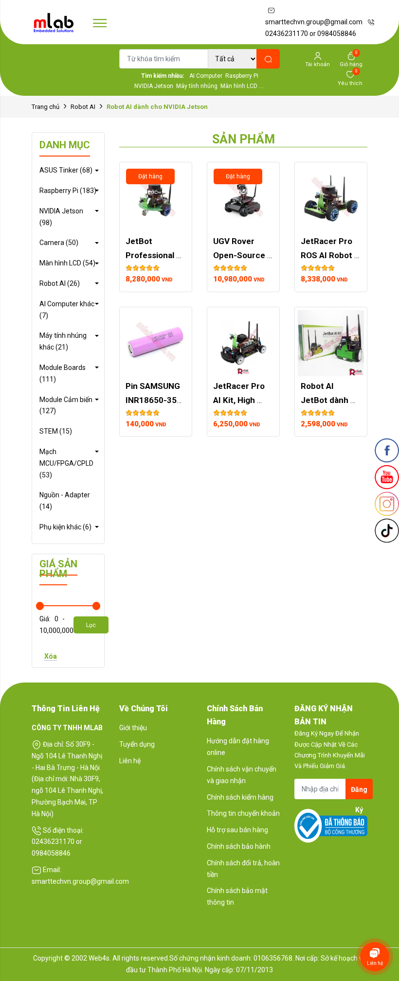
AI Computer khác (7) (66, 309)
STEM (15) (55, 431)
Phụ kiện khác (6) (65, 527)
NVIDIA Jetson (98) (61, 217)
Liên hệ (130, 761)
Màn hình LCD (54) (67, 263)
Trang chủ (45, 106)
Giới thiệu (133, 728)
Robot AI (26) (59, 283)
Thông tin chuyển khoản (243, 813)
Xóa (50, 656)
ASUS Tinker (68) (65, 170)
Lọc (91, 625)
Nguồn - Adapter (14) (64, 500)
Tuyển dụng (137, 744)
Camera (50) (58, 242)
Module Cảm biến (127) (65, 405)
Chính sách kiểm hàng (240, 797)
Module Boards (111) (62, 373)
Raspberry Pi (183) (67, 190)
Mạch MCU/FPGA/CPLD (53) (66, 463)
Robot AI (83, 106)
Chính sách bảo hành (239, 846)
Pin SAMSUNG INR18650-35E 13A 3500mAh (154, 400)
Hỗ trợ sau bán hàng (237, 830)
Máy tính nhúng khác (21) (63, 341)
